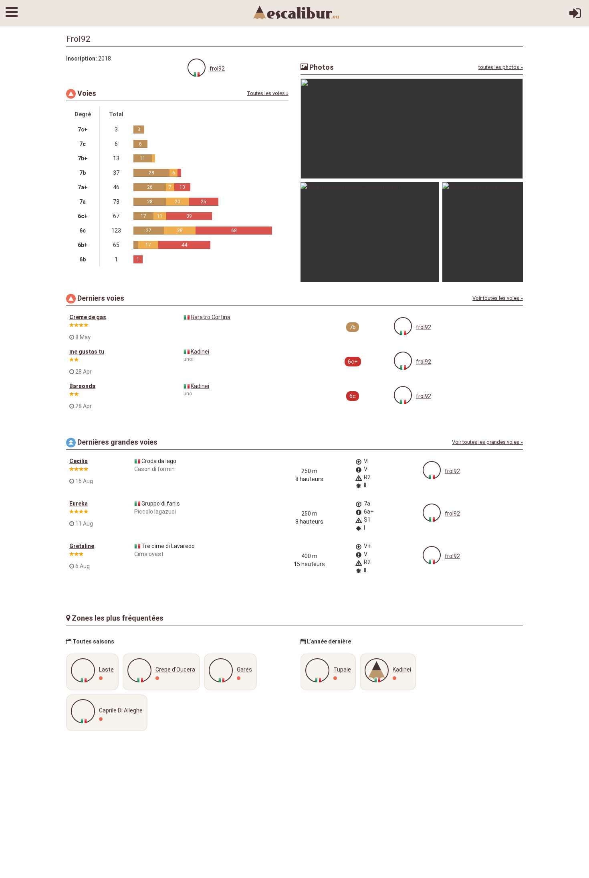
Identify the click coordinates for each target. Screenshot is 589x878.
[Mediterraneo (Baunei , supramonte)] (370, 232)
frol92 (217, 68)
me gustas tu (86, 351)
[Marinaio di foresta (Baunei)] (482, 232)
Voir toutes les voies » (497, 298)
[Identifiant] (575, 16)
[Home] (296, 12)
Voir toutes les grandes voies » (487, 442)
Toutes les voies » (267, 93)
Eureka (78, 503)
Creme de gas (87, 317)
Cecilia (78, 461)
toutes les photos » (500, 67)
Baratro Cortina (210, 317)
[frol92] (197, 68)
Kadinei (200, 351)
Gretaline (81, 546)
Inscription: (81, 58)
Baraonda (82, 386)
